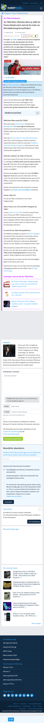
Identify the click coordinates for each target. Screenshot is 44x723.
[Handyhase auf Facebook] (20, 695)
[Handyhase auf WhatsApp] (12, 695)
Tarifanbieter (20, 124)
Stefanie (6, 342)
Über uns (15, 703)
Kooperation (22, 708)
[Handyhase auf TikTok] (31, 695)
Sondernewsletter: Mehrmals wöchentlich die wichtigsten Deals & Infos (22, 477)
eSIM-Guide (7, 651)
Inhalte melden (27, 706)
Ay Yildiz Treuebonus (13, 85)
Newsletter (25, 3)
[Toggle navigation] (41, 8)
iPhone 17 (6, 671)
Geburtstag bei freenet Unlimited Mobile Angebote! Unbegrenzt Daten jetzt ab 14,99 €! (26, 605)
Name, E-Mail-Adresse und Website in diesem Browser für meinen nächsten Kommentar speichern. (21, 423)
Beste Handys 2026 (10, 655)
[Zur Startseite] (2, 13)
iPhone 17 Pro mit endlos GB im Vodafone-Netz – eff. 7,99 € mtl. (24, 615)
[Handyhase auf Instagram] (24, 695)
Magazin (7, 13)
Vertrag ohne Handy (10, 643)
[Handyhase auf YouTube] (27, 695)
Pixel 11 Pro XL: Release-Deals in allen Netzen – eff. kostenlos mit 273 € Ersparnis (26, 594)
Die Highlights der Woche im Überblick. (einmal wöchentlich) (22, 471)
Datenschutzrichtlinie (14, 496)
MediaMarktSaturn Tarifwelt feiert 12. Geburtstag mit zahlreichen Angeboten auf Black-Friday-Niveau (26, 584)
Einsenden (8, 502)
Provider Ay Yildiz (10, 126)
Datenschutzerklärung (11, 431)
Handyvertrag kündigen (11, 659)
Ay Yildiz (13, 39)
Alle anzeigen (36, 623)
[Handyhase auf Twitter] (16, 695)
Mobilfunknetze (23, 13)
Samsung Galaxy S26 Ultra (12, 680)
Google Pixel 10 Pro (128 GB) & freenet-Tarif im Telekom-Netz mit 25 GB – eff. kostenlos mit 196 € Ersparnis (24, 574)
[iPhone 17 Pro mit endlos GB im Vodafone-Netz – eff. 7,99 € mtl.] (7, 617)
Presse (39, 706)
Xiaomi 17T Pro (8, 684)
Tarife (14, 13)
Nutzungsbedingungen (11, 434)
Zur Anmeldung (34, 522)
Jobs (41, 3)
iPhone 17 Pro (8, 667)
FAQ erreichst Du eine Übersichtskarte (23, 138)
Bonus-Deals (34, 3)
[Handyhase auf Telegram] (8, 695)
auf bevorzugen (28, 36)
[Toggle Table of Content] (36, 113)
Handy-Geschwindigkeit (22, 190)
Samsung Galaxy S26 (10, 675)
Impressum (24, 703)
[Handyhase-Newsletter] (4, 695)
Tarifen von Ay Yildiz (15, 212)
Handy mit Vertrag (9, 647)
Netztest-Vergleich (33, 234)
